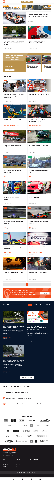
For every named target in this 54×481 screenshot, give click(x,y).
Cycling (48, 304)
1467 (18, 284)
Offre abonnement (27, 1)
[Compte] (22, 479)
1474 (38, 284)
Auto (30, 304)
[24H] (14, 479)
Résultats (18, 462)
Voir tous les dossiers (27, 377)
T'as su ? (18, 459)
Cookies (49, 475)
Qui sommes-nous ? (34, 462)
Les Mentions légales (42, 475)
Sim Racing (41, 304)
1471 (30, 284)
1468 (21, 284)
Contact (34, 475)
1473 (35, 284)
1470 (27, 284)
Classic (35, 304)
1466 (16, 284)
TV (17, 466)
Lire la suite (44, 293)
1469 (24, 284)
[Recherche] (31, 479)
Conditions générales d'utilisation (24, 475)
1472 (33, 284)
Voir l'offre (9, 69)
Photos (18, 464)
